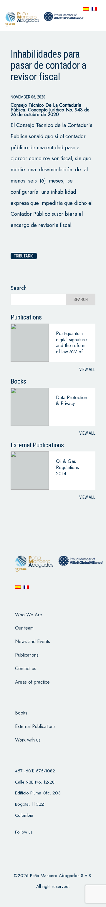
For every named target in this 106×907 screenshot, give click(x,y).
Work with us (28, 740)
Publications (27, 655)
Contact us (25, 668)
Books (21, 712)
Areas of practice (32, 682)
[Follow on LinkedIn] (63, 843)
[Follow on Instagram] (47, 843)
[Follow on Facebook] (17, 843)
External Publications (35, 726)
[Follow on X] (32, 843)
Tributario (24, 256)
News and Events (32, 641)
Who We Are (28, 614)
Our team (24, 628)
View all (87, 369)
